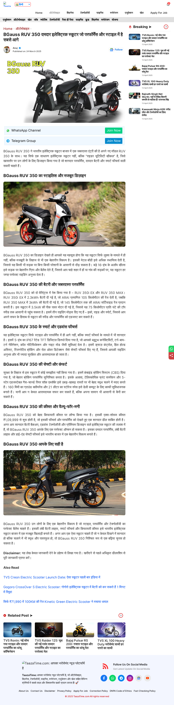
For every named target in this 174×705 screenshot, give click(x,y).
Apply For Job (158, 12)
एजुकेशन (129, 12)
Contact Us (36, 690)
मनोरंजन (114, 12)
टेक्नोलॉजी (85, 12)
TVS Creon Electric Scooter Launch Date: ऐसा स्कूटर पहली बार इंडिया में (51, 577)
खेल (142, 12)
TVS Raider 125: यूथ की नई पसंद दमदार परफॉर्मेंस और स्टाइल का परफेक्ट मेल (49, 646)
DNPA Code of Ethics (121, 690)
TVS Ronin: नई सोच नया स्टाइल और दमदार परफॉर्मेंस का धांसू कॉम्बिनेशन (16, 646)
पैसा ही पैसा (67, 19)
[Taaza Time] (7, 4)
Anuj (15, 48)
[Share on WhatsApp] (171, 349)
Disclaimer (50, 690)
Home (38, 12)
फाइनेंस (100, 12)
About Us (24, 690)
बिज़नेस (70, 12)
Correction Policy (99, 690)
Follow (119, 49)
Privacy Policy (64, 690)
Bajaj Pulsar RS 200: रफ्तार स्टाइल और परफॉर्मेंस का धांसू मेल (79, 644)
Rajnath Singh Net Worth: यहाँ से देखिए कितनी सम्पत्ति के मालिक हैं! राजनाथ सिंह (155, 96)
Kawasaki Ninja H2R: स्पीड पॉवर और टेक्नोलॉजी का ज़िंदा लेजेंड (156, 112)
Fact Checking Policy (144, 690)
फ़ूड (87, 19)
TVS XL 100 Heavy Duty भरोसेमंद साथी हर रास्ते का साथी (111, 644)
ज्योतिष (43, 19)
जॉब (36, 19)
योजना (115, 19)
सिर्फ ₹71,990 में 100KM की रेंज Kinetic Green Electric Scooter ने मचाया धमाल (55, 602)
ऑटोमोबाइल (54, 12)
